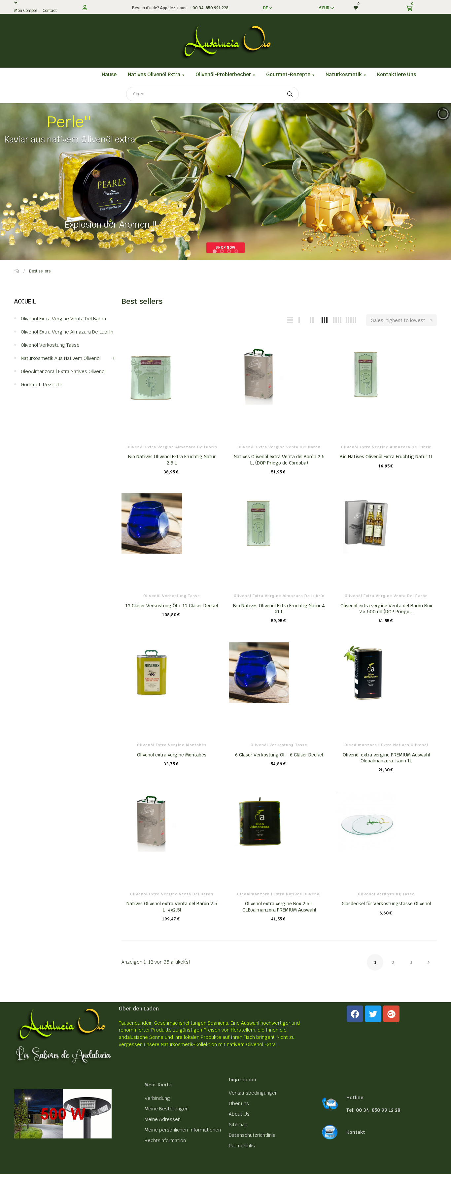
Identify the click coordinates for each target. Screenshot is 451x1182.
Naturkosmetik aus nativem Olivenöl (61, 358)
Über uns (239, 1103)
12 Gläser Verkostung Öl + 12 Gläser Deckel (171, 606)
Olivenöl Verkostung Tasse (50, 345)
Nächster (428, 962)
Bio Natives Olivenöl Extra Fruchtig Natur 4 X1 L (279, 609)
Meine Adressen (163, 1119)
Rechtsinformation (165, 1140)
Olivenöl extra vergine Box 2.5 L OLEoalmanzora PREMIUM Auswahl (279, 906)
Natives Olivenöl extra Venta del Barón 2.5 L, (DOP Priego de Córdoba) (279, 459)
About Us (239, 1114)
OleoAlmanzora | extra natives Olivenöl (63, 371)
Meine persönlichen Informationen (183, 1130)
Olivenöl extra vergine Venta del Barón (63, 319)
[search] (290, 94)
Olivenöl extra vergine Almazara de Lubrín (67, 332)
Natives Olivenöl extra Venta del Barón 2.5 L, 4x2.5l (171, 906)
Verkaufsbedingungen (253, 1093)
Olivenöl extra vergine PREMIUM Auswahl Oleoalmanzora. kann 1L (386, 758)
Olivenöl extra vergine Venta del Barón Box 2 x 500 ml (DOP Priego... (386, 609)
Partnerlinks (242, 1146)
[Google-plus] (391, 1014)
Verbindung (157, 1098)
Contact (50, 10)
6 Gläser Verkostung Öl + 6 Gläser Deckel (279, 755)
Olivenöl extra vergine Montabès (172, 745)
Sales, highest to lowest (402, 320)
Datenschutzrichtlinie (252, 1135)
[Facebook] (355, 1014)
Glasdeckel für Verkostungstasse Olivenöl (386, 904)
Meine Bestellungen (167, 1109)
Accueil (25, 301)
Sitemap (238, 1125)
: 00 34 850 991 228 (208, 8)
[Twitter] (373, 1014)
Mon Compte (25, 10)
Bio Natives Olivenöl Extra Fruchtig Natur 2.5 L (172, 459)
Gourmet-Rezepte (41, 385)
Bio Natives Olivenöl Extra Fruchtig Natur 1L (386, 457)
